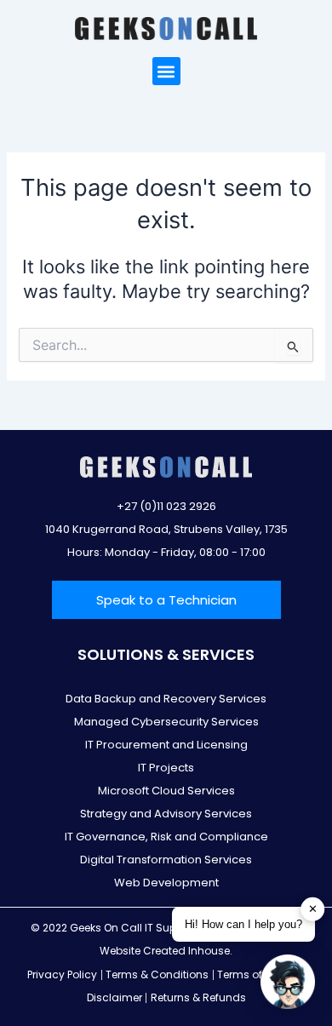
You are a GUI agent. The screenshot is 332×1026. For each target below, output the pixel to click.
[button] (166, 71)
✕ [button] (313, 909)
